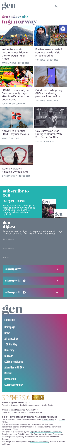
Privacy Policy (48, 419)
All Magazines (11, 339)
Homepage (9, 327)
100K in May (10, 345)
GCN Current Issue (13, 362)
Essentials (9, 320)
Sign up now (13, 269)
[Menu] (63, 6)
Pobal (20, 434)
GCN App (8, 356)
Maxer (7, 444)
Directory (9, 350)
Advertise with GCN (14, 368)
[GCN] (12, 313)
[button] (63, 29)
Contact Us (10, 379)
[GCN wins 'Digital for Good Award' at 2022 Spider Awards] (15, 398)
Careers (8, 373)
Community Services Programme (48, 434)
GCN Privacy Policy (13, 385)
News (7, 333)
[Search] (56, 6)
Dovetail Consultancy (39, 441)
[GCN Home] (9, 6)
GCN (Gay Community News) (19, 417)
